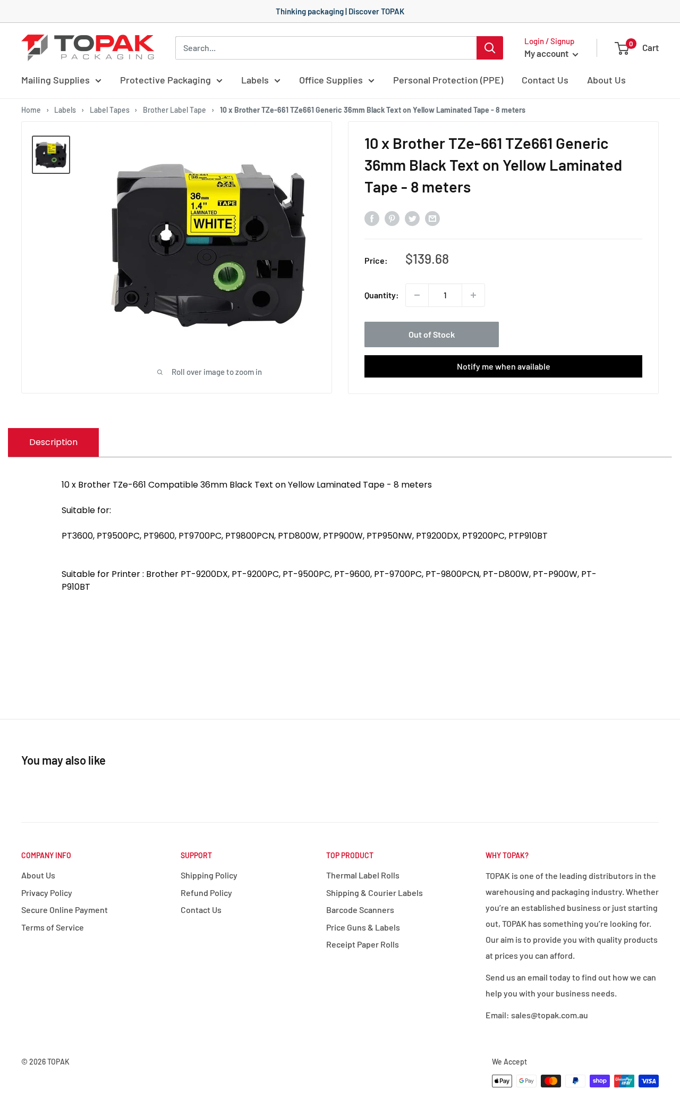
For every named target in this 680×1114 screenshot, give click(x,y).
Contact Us (545, 80)
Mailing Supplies (55, 80)
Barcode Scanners (360, 909)
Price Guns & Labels (363, 927)
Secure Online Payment (64, 909)
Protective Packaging (165, 80)
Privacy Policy (46, 892)
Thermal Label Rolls (363, 875)
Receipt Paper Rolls (362, 944)
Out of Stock (432, 334)
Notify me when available (503, 366)
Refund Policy (206, 892)
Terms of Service (52, 927)
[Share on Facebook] (371, 218)
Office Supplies (331, 80)
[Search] (490, 48)
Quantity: (381, 295)
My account (547, 53)
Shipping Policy (209, 875)
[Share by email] (432, 218)
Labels (255, 80)
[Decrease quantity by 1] (417, 295)
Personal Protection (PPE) (448, 80)
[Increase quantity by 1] (473, 295)
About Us (606, 80)
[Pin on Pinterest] (392, 218)
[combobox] (326, 48)
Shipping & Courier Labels (374, 892)
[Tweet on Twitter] (412, 218)
